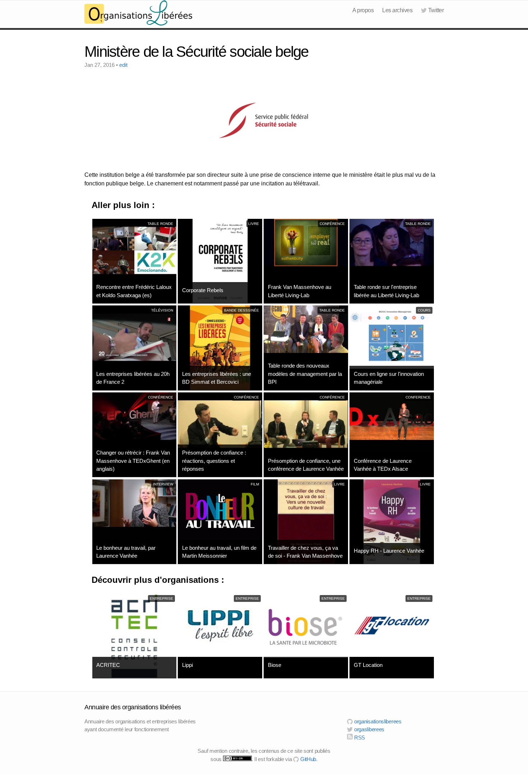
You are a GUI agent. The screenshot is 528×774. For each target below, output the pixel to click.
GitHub (307, 759)
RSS (359, 737)
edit (123, 65)
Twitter (436, 10)
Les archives (397, 10)
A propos (363, 10)
